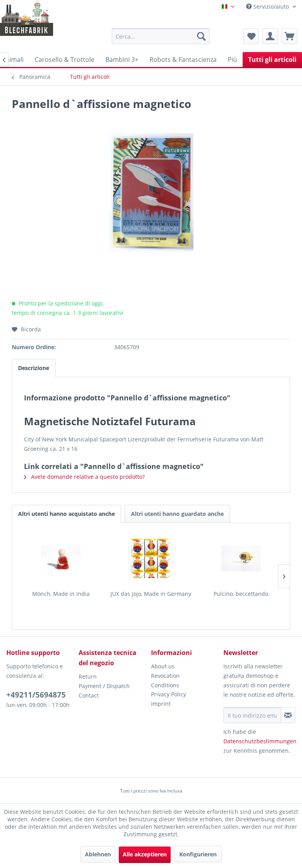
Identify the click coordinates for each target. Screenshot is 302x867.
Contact (89, 695)
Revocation (165, 675)
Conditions (165, 685)
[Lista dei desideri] (251, 36)
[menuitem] (161, 36)
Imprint (161, 703)
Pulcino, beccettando (241, 593)
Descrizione (33, 368)
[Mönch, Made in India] (61, 558)
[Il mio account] (270, 36)
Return (88, 676)
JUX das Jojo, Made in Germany (150, 593)
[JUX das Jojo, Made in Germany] (151, 558)
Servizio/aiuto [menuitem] (271, 6)
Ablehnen (98, 854)
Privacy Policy (168, 694)
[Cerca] (201, 36)
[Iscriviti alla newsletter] (288, 715)
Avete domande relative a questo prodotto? (87, 476)
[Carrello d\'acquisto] (289, 36)
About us (163, 666)
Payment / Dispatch (104, 686)
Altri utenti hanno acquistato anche (66, 513)
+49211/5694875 (36, 695)
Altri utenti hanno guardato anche (177, 513)
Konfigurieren (198, 854)
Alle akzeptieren (145, 854)
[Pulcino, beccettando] (241, 558)
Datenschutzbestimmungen (259, 741)
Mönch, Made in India (61, 593)
